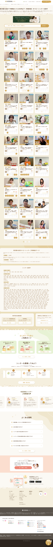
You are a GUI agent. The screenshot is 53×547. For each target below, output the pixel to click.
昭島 (10, 289)
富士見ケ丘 (20, 304)
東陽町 (5, 301)
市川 (42, 289)
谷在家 (42, 308)
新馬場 (37, 297)
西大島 (10, 302)
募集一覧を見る (26, 382)
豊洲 (18, 301)
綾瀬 (20, 289)
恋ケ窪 (32, 295)
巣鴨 (47, 297)
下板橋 (5, 297)
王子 (41, 290)
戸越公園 (13, 301)
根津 (47, 302)
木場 (16, 294)
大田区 (32, 275)
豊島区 (46, 275)
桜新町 (24, 296)
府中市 (36, 276)
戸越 (7, 301)
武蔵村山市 (35, 277)
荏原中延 (36, 290)
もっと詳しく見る (26, 450)
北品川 (5, 294)
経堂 (18, 294)
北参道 (45, 308)
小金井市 (47, 276)
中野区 (40, 275)
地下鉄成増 (24, 290)
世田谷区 (34, 275)
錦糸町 (21, 294)
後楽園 (37, 295)
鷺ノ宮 (21, 296)
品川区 (26, 275)
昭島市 (39, 276)
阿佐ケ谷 (15, 289)
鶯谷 (10, 290)
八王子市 (21, 276)
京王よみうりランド (14, 295)
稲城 (47, 289)
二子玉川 (27, 304)
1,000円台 (46, 283)
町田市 (44, 276)
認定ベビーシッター (17, 283)
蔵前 (35, 294)
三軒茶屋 (34, 296)
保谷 (42, 304)
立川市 (25, 276)
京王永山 (5, 295)
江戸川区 (18, 276)
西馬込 (41, 302)
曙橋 (12, 289)
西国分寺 (18, 302)
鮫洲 (28, 296)
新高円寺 (29, 297)
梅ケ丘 (15, 290)
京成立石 (29, 295)
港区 (10, 275)
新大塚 (23, 297)
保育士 (8, 283)
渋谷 (41, 296)
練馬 (4, 303)
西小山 (21, 302)
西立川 (30, 302)
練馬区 (10, 276)
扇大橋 (39, 308)
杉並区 (43, 275)
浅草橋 (18, 289)
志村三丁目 (44, 296)
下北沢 (7, 297)
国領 (42, 295)
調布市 (42, 276)
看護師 (33, 283)
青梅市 (33, 276)
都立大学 (24, 301)
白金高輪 (16, 308)
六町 (31, 308)
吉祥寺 (14, 294)
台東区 (18, 275)
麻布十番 (13, 308)
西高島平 (27, 302)
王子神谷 (44, 290)
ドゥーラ (30, 283)
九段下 (26, 294)
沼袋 (43, 302)
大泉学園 (47, 290)
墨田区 (21, 275)
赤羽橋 (26, 308)
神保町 (45, 297)
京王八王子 (8, 295)
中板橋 (29, 301)
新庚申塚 (29, 308)
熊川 (30, 294)
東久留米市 (31, 277)
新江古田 (17, 297)
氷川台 (29, 303)
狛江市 (22, 277)
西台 (32, 302)
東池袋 (31, 303)
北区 (48, 275)
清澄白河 (23, 308)
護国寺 (16, 296)
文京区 (15, 275)
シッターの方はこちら (46, 1)
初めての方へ (25, 1)
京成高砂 (25, 295)
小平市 (5, 277)
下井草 (48, 296)
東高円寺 (40, 303)
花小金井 (25, 303)
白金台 (20, 308)
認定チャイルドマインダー (24, 283)
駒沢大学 (9, 296)
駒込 (6, 296)
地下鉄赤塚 (20, 290)
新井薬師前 (23, 289)
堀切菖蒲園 (45, 304)
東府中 (7, 304)
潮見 (36, 296)
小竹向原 (45, 295)
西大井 (7, 302)
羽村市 (44, 277)
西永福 (5, 302)
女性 (37, 283)
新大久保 (20, 297)
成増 (44, 301)
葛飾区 (15, 276)
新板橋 (14, 297)
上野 (8, 290)
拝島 (10, 303)
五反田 (19, 296)
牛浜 (12, 290)
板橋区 (7, 276)
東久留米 (37, 303)
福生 (35, 304)
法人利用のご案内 (38, 1)
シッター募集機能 (32, 366)
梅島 (17, 290)
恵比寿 (39, 290)
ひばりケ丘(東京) (11, 304)
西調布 (35, 302)
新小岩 (26, 297)
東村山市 (10, 277)
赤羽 (8, 289)
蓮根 (12, 303)
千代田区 (5, 275)
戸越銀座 (9, 301)
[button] (25, 379)
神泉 (34, 297)
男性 (35, 283)
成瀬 (46, 301)
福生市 (19, 277)
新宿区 (13, 275)
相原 (4, 289)
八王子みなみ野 (18, 303)
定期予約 (5, 283)
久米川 (33, 294)
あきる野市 (47, 277)
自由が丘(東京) (41, 297)
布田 (30, 304)
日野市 (7, 277)
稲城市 (41, 277)
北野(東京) (10, 294)
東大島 (34, 303)
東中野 (46, 303)
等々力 (16, 301)
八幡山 (23, 303)
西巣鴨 (24, 302)
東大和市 (25, 277)
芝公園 (39, 296)
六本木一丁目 (9, 308)
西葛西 (15, 302)
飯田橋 (27, 289)
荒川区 (5, 276)
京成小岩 (22, 295)
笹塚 (26, 296)
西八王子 (38, 302)
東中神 (43, 303)
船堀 (40, 304)
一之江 (45, 289)
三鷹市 (31, 276)
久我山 (23, 294)
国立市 (17, 277)
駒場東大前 (12, 296)
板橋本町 (40, 289)
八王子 (15, 303)
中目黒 (42, 301)
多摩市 (39, 277)
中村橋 (39, 301)
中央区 (8, 275)
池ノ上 (33, 289)
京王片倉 (37, 294)
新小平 (32, 297)
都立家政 (21, 301)
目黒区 (29, 275)
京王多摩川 (41, 294)
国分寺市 (13, 277)
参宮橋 (31, 296)
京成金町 (19, 295)
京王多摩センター (46, 294)
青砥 (6, 289)
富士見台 (24, 304)
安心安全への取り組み (32, 1)
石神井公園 (10, 297)
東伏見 (5, 304)
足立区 (13, 276)
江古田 (30, 290)
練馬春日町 (7, 303)
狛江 (4, 296)
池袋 (35, 289)
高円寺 (35, 295)
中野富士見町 (35, 301)
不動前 (38, 304)
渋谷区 (38, 275)
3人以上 (43, 283)
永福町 (27, 290)
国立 (28, 294)
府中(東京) (32, 304)
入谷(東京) (5, 290)
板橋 (37, 289)
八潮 (33, 308)
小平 (47, 295)
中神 (32, 301)
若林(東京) (5, 308)
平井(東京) (16, 304)
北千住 (7, 294)
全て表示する (6, 309)
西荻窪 (13, 302)
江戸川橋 (33, 290)
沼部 (45, 302)
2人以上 (40, 283)
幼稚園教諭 (11, 283)
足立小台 (36, 308)
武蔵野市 (27, 276)
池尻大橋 (30, 289)
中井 (27, 301)
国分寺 (40, 295)
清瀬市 (28, 277)
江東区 (23, 275)
